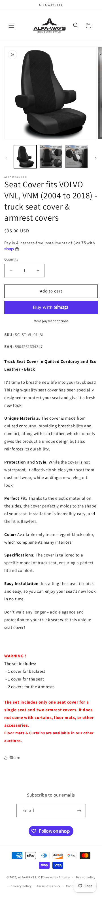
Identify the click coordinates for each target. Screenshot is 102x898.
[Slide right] (96, 158)
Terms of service (49, 886)
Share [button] (15, 757)
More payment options (51, 321)
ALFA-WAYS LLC (29, 877)
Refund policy (85, 877)
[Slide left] (6, 158)
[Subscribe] (79, 810)
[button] (11, 25)
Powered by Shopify (55, 877)
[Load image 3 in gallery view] (76, 156)
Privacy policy (20, 886)
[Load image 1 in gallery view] (25, 156)
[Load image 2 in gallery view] (50, 156)
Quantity (11, 259)
